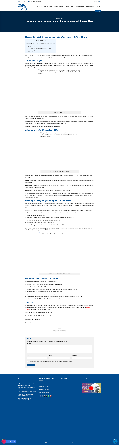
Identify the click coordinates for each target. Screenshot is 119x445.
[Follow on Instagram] (42, 396)
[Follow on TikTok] (44, 396)
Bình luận (29, 343)
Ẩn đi (45, 40)
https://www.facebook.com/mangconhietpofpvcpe (42, 322)
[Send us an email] (46, 396)
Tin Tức (98, 6)
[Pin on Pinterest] (62, 331)
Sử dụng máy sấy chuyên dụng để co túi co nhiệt (39, 48)
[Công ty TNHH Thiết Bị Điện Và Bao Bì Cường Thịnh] (23, 7)
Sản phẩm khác (80, 6)
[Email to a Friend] (59, 331)
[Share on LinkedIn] (64, 331)
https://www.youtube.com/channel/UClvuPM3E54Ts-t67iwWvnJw (45, 326)
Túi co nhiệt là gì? (32, 45)
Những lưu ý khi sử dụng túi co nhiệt (37, 50)
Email (51, 355)
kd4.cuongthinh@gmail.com (35, 1)
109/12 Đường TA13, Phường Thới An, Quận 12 (40, 316)
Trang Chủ (39, 6)
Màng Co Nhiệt (70, 6)
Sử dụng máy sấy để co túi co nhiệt (37, 46)
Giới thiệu (46, 6)
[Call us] (49, 396)
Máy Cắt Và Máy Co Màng (56, 6)
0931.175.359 (22, 1)
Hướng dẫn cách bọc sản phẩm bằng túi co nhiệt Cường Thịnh (40, 43)
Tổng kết (31, 51)
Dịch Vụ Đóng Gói (90, 6)
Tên (28, 355)
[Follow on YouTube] (51, 396)
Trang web (74, 355)
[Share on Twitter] (57, 331)
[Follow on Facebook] (40, 396)
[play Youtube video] (91, 388)
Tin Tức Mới (59, 18)
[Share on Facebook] (54, 331)
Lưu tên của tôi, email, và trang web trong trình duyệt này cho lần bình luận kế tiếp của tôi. (50, 361)
